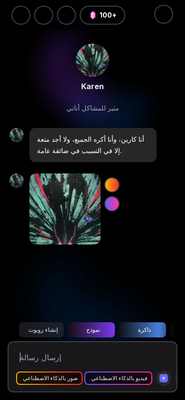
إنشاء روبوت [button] (43, 329)
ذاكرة (144, 329)
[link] (92, 60)
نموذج (93, 329)
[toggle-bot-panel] (163, 14)
